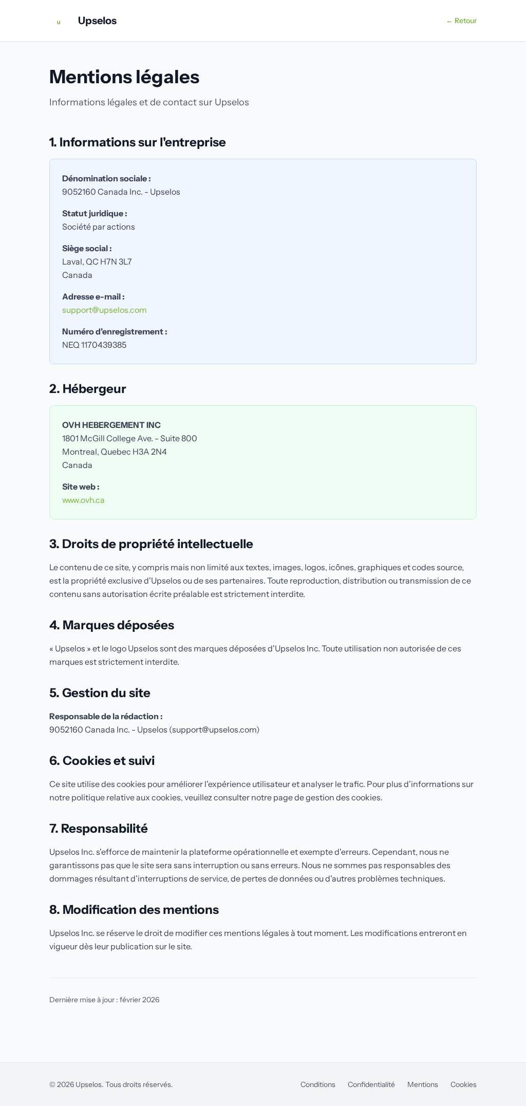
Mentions (422, 1084)
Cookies (463, 1084)
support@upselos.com (104, 310)
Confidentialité (371, 1084)
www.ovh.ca (83, 500)
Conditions (317, 1084)
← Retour (461, 20)
